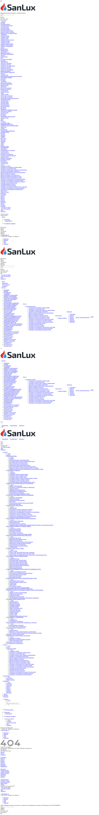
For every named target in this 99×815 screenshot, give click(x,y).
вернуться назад (7, 750)
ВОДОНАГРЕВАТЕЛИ (15, 538)
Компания (8, 683)
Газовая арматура (13, 630)
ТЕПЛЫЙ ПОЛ (13, 620)
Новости (3, 758)
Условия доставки (5, 771)
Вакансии (3, 764)
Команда (3, 761)
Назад (9, 453)
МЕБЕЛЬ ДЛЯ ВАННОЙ (15, 486)
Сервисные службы (14, 651)
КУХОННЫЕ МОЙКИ (15, 529)
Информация (4, 766)
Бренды (2, 760)
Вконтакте (6, 238)
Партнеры (3, 765)
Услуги (8, 647)
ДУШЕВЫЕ (12, 473)
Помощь (3, 777)
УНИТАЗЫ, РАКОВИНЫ (15, 497)
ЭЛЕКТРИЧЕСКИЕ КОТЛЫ (16, 581)
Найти (2, 808)
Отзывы (3, 762)
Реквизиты (3, 774)
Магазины (3, 769)
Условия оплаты (5, 770)
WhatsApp (3, 211)
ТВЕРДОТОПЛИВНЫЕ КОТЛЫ (17, 571)
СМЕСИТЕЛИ (13, 508)
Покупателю (9, 678)
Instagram (5, 240)
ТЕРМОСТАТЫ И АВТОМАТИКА (18, 592)
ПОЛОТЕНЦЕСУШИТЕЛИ (16, 521)
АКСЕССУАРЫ (13, 551)
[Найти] (2, 16)
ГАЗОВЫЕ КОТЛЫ (14, 558)
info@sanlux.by (5, 235)
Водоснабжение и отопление (16, 625)
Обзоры (2, 784)
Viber (2, 210)
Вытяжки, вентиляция (14, 638)
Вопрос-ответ (4, 783)
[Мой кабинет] (1, 424)
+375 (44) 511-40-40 (6, 207)
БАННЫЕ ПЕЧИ (13, 601)
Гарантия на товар (5, 782)
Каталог (8, 454)
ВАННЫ (11, 458)
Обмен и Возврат (5, 773)
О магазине (3, 757)
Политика (3, 775)
